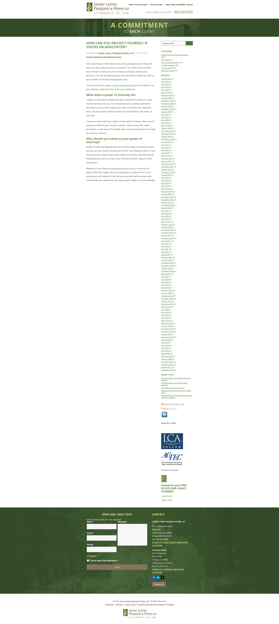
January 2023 (166, 194)
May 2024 (165, 150)
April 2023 (165, 186)
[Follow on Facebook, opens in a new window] (154, 577)
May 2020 (165, 282)
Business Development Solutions (150, 604)
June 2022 (165, 214)
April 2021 (165, 252)
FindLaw (170, 604)
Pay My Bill (180, 5)
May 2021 (165, 249)
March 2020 (165, 288)
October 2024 (166, 137)
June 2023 (165, 181)
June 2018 (165, 345)
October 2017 (166, 367)
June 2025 (165, 117)
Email (90, 533)
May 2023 (165, 183)
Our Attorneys (156, 5)
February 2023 (167, 192)
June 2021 (165, 246)
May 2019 (165, 315)
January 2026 (166, 98)
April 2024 (165, 153)
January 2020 (166, 293)
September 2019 (167, 304)
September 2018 (167, 337)
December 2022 (167, 197)
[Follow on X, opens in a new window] (162, 577)
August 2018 (166, 340)
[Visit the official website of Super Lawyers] (169, 429)
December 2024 (167, 131)
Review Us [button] (159, 584)
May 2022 (165, 216)
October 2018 (166, 334)
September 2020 (167, 271)
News (168, 5)
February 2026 (167, 95)
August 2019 (166, 307)
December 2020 (167, 263)
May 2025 (165, 120)
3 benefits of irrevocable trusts (172, 388)
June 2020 (165, 279)
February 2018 (167, 356)
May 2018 (165, 348)
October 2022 (166, 203)
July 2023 (165, 178)
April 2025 (165, 123)
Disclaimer (92, 555)
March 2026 (165, 93)
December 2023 (167, 164)
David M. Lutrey (168, 423)
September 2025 (167, 109)
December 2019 (167, 296)
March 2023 (165, 189)
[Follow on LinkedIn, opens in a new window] (158, 577)
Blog (173, 5)
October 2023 (166, 170)
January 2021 (166, 260)
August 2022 (166, 208)
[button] (277, 608)
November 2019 (167, 299)
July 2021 (165, 244)
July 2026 (165, 82)
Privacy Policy (130, 604)
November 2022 (167, 200)
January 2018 (166, 359)
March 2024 (165, 156)
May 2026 (165, 87)
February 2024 (167, 159)
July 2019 (165, 310)
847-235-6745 (183, 12)
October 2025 (166, 106)
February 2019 (167, 323)
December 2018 (167, 329)
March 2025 (165, 126)
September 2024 (167, 139)
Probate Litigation (168, 65)
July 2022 (165, 211)
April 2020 (165, 285)
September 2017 (167, 370)
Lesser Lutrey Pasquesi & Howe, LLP (116, 53)
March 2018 (165, 354)
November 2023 (167, 167)
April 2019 (165, 318)
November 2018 (167, 332)
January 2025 (166, 128)
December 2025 (167, 101)
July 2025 (165, 115)
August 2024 (166, 142)
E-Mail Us (157, 542)
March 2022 (165, 222)
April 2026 (165, 90)
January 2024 (166, 161)
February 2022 (167, 225)
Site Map (119, 604)
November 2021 (167, 233)
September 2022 (167, 205)
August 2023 (166, 175)
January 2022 (166, 227)
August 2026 (166, 79)
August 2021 (166, 241)
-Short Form (167, 500)
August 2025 (166, 112)
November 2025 (167, 104)
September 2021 (167, 238)
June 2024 (165, 148)
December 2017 (167, 362)
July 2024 (165, 145)
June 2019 (165, 312)
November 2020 (167, 266)
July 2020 (165, 277)
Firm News (165, 60)
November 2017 (167, 365)
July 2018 (165, 343)
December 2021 (167, 230)
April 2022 (165, 219)
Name (90, 521)
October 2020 (166, 268)
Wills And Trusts (167, 71)
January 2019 (166, 326)
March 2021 (165, 255)
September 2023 (167, 172)
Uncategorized (167, 68)
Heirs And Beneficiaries (170, 63)
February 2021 (167, 257)
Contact (189, 5)
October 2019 (166, 301)
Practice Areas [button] (141, 5)
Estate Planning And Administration (103, 57)
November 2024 (167, 134)
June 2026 (165, 84)
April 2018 (165, 351)
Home (131, 5)
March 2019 (165, 321)
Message (122, 521)
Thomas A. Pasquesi (169, 470)
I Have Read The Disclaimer (104, 560)
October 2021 (166, 235)
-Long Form (166, 496)
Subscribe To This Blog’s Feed (173, 404)
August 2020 (166, 274)
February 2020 (167, 290)
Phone (90, 544)
